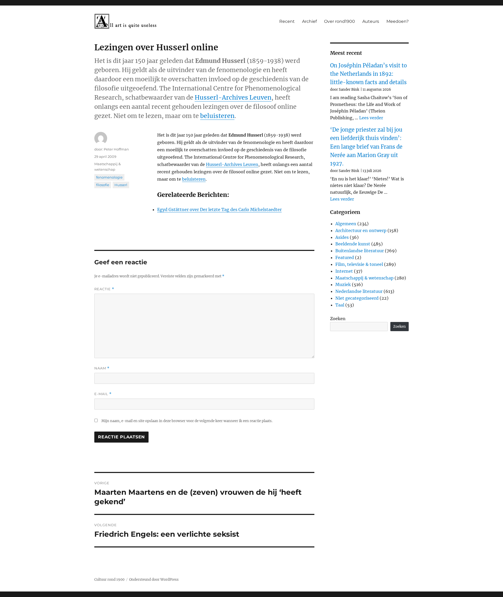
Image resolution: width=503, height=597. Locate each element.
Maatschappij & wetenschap (364, 278)
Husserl (120, 185)
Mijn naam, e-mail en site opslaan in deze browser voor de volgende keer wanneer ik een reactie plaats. (186, 421)
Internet (344, 271)
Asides (342, 237)
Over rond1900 (339, 21)
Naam (102, 368)
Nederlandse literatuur (358, 291)
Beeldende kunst (352, 243)
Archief (309, 21)
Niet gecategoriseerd (357, 298)
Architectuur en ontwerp (360, 230)
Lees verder (371, 117)
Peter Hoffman (116, 149)
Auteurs (370, 21)
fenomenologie (109, 177)
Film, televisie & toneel (359, 264)
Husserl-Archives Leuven (233, 97)
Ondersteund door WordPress (154, 579)
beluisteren (217, 116)
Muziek (343, 284)
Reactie (104, 289)
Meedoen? (397, 21)
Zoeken (338, 318)
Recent (287, 21)
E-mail (103, 394)
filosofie (102, 185)
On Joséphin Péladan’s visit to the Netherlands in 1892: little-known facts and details (368, 74)
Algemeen (345, 223)
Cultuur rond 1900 (109, 579)
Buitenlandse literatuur (359, 250)
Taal (339, 305)
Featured (344, 257)
